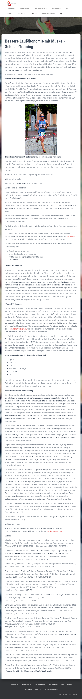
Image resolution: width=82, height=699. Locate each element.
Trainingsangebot (25, 8)
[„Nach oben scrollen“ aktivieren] (78, 694)
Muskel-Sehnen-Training (55, 531)
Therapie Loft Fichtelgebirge (17, 329)
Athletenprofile (56, 8)
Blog (67, 8)
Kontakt (10, 13)
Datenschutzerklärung (48, 13)
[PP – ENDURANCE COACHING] (10, 3)
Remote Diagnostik (40, 8)
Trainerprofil (11, 8)
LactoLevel (71, 236)
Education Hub (21, 13)
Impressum (34, 13)
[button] (46, 8)
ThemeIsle (74, 694)
